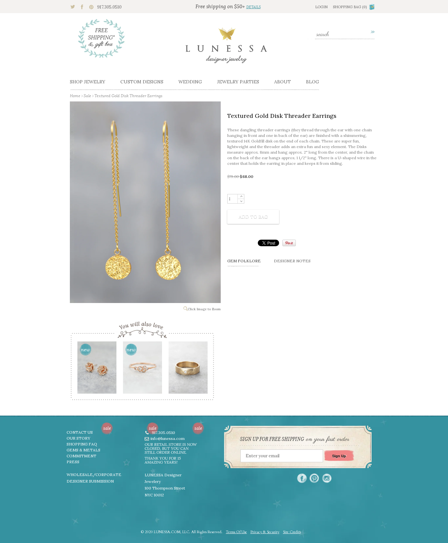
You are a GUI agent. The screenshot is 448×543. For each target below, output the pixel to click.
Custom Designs (141, 82)
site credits (292, 532)
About (282, 82)
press (73, 461)
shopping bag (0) (350, 7)
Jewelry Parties (238, 82)
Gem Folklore (244, 260)
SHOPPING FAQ (82, 444)
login (321, 7)
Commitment (81, 455)
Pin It (289, 243)
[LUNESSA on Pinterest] (314, 478)
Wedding (190, 82)
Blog (312, 82)
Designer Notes (292, 260)
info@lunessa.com (168, 438)
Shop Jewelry (87, 82)
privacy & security (265, 532)
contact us (80, 432)
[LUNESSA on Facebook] (302, 478)
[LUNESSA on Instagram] (327, 478)
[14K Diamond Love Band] (187, 369)
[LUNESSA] (226, 48)
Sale (87, 95)
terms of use (236, 532)
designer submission (90, 481)
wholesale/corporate (94, 474)
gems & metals (83, 449)
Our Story (78, 438)
